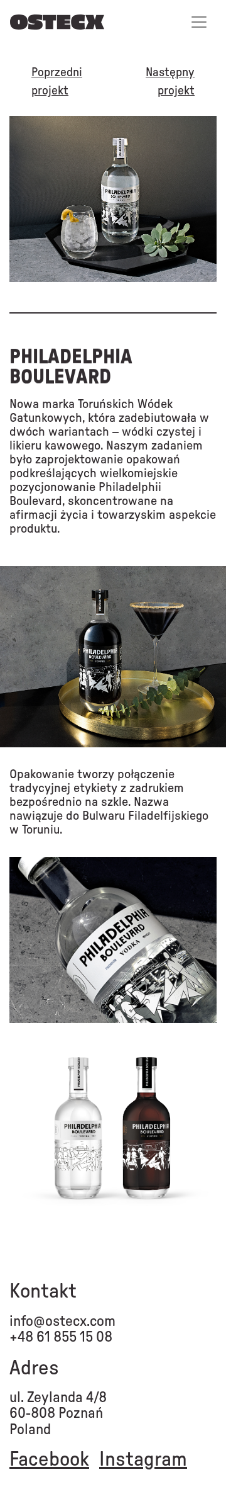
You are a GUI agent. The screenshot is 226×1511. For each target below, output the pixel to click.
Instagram (143, 1459)
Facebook (49, 1459)
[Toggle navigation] (199, 22)
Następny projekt (170, 82)
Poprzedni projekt (56, 82)
